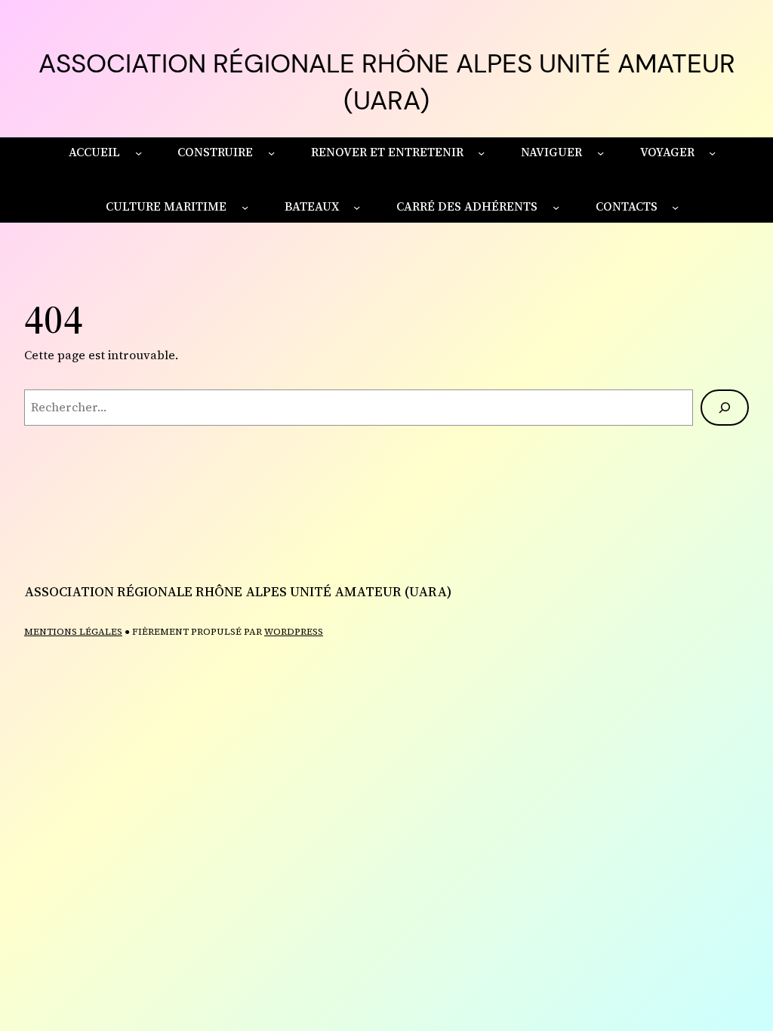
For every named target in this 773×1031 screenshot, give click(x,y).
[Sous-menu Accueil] (138, 152)
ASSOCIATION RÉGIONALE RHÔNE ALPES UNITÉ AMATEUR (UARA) (237, 592)
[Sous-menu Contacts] (675, 207)
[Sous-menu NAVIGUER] (600, 152)
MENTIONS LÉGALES (73, 632)
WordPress (293, 632)
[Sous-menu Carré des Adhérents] (556, 207)
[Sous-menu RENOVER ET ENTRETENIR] (481, 152)
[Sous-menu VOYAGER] (712, 152)
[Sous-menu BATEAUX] (356, 207)
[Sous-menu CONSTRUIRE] (271, 152)
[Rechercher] (725, 407)
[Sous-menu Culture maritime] (245, 207)
